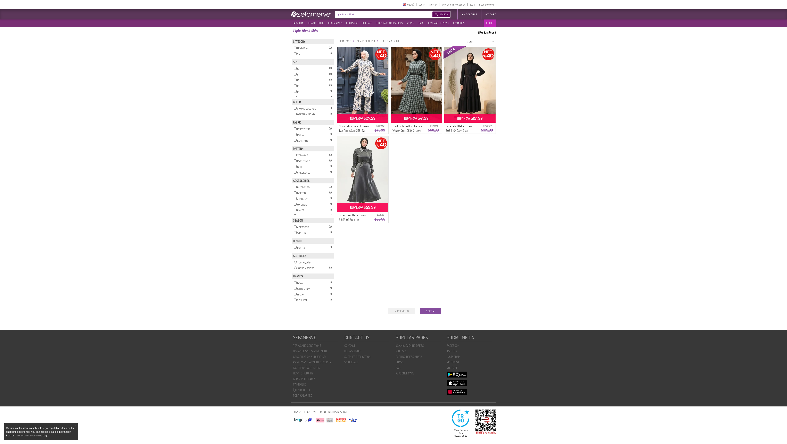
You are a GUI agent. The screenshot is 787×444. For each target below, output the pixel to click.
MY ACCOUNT (469, 14)
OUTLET (490, 23)
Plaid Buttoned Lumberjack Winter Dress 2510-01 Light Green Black (407, 130)
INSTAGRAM (453, 356)
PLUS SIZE (367, 23)
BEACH (421, 23)
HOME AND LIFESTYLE (438, 23)
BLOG (472, 4)
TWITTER (452, 351)
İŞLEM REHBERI (301, 390)
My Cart (491, 14)
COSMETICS (458, 23)
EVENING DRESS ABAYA (409, 356)
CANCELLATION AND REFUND (309, 356)
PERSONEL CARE (405, 373)
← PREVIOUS (401, 311)
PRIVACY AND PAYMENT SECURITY (312, 362)
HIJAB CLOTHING (316, 23)
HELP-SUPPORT (486, 4)
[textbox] (379, 14)
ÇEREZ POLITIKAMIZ (304, 379)
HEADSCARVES (335, 23)
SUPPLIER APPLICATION (357, 356)
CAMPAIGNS (300, 384)
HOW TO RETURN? (303, 373)
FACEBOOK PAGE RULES (306, 368)
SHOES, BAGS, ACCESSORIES (389, 23)
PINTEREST (453, 362)
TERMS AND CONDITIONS (307, 345)
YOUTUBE (452, 368)
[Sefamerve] (312, 14)
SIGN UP (433, 4)
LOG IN (422, 4)
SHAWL (400, 362)
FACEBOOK (453, 345)
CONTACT (349, 345)
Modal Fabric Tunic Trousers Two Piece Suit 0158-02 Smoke (354, 130)
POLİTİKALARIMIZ (302, 395)
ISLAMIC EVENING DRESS (410, 345)
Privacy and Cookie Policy (29, 435)
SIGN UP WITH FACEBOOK (453, 4)
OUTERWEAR (352, 23)
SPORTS (410, 23)
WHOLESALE (351, 362)
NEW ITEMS (298, 23)
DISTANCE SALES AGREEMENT (310, 351)
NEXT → (430, 311)
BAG (398, 368)
